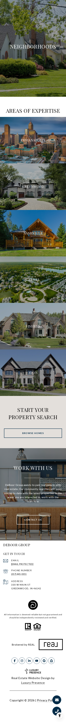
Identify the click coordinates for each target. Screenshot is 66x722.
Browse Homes (33, 433)
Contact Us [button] (33, 519)
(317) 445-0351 (19, 574)
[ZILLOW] (51, 660)
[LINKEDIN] (29, 660)
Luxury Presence (33, 682)
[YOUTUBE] (36, 660)
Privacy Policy (47, 700)
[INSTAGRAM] (22, 660)
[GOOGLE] (44, 660)
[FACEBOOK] (14, 660)
